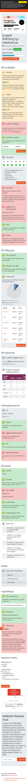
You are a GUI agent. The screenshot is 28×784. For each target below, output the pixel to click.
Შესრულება (6, 672)
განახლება (17, 49)
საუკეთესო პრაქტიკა (8, 675)
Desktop (5, 664)
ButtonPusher (14, 775)
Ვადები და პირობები (10, 780)
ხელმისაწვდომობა (8, 673)
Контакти (6, 322)
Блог (4, 317)
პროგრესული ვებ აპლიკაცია (11, 679)
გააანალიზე (5, 686)
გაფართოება (21, 151)
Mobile (4, 666)
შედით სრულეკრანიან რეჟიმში (14, 692)
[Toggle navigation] (3, 10)
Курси (4, 333)
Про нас (5, 311)
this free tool (8, 88)
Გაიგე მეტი (20, 7)
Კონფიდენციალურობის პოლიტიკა (15, 778)
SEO (4, 677)
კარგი (23, 2)
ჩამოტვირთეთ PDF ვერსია (10, 58)
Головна (5, 328)
